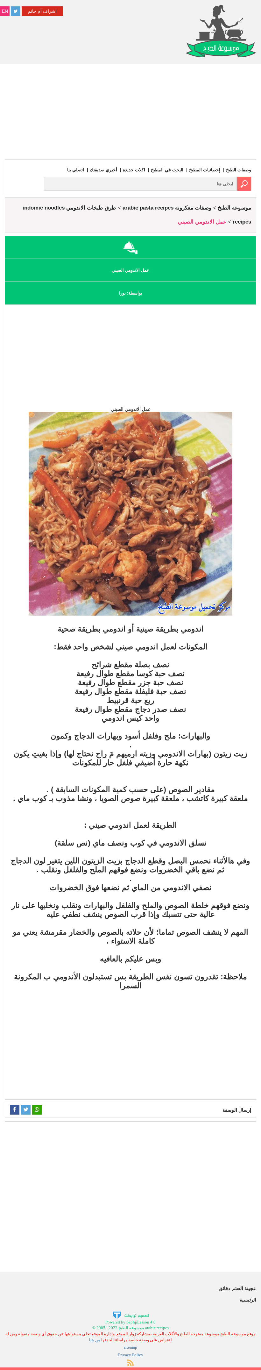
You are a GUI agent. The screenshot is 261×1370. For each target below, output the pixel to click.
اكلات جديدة (134, 169)
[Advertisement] (130, 111)
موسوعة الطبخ (234, 208)
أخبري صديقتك (103, 169)
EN (5, 11)
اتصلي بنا (75, 169)
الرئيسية (248, 1299)
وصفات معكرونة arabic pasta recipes (167, 208)
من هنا (94, 1340)
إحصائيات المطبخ (204, 169)
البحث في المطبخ (167, 169)
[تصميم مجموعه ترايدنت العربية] (131, 1314)
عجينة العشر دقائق (237, 1288)
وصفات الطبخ (238, 169)
